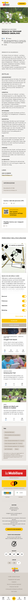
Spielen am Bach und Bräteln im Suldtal (11, 407)
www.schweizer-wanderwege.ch (25, 259)
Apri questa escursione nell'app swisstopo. (16, 213)
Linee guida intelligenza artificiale (14, 589)
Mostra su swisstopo (17, 245)
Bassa (9, 38)
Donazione (22, 3)
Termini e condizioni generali (14, 584)
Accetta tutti (14, 320)
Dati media (14, 591)
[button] (14, 15)
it (18, 562)
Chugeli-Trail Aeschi (10, 339)
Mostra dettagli (19, 316)
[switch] (24, 301)
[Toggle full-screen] (4, 252)
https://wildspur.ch (7, 175)
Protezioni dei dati (14, 586)
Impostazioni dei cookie (14, 579)
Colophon (14, 582)
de (9, 562)
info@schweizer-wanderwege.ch (14, 513)
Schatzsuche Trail (10, 373)
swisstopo (25, 268)
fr (14, 562)
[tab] (25, 21)
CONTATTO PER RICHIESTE (14, 529)
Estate (5, 44)
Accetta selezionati (14, 325)
